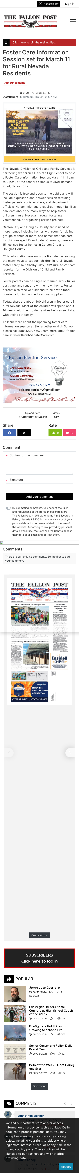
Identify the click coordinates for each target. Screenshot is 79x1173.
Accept (66, 1166)
